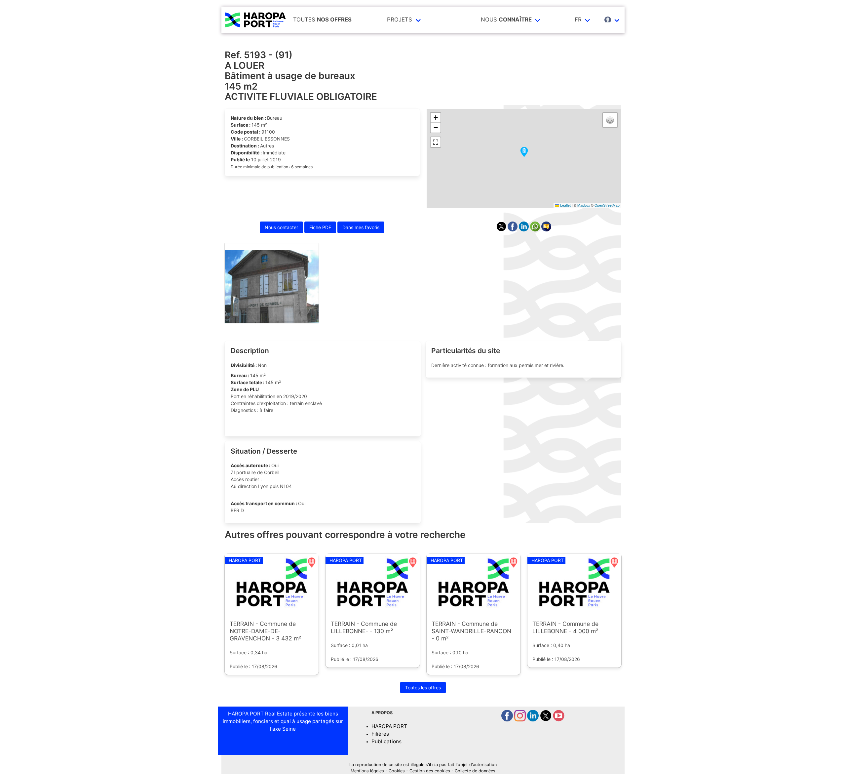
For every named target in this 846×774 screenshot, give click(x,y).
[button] (524, 152)
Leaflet (565, 205)
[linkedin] (533, 719)
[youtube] (558, 719)
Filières (380, 734)
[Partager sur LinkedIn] (524, 229)
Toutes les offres (423, 687)
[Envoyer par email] (546, 229)
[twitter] (546, 719)
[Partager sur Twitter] (502, 229)
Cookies (397, 770)
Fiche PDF (320, 227)
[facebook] (507, 719)
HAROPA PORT (389, 726)
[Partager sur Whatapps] (535, 229)
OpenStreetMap (607, 205)
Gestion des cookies (429, 770)
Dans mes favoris (360, 227)
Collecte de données (475, 770)
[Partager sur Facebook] (513, 229)
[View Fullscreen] (436, 142)
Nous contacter (281, 227)
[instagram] (520, 719)
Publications (386, 741)
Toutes (322, 19)
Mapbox (583, 205)
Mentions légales (367, 770)
